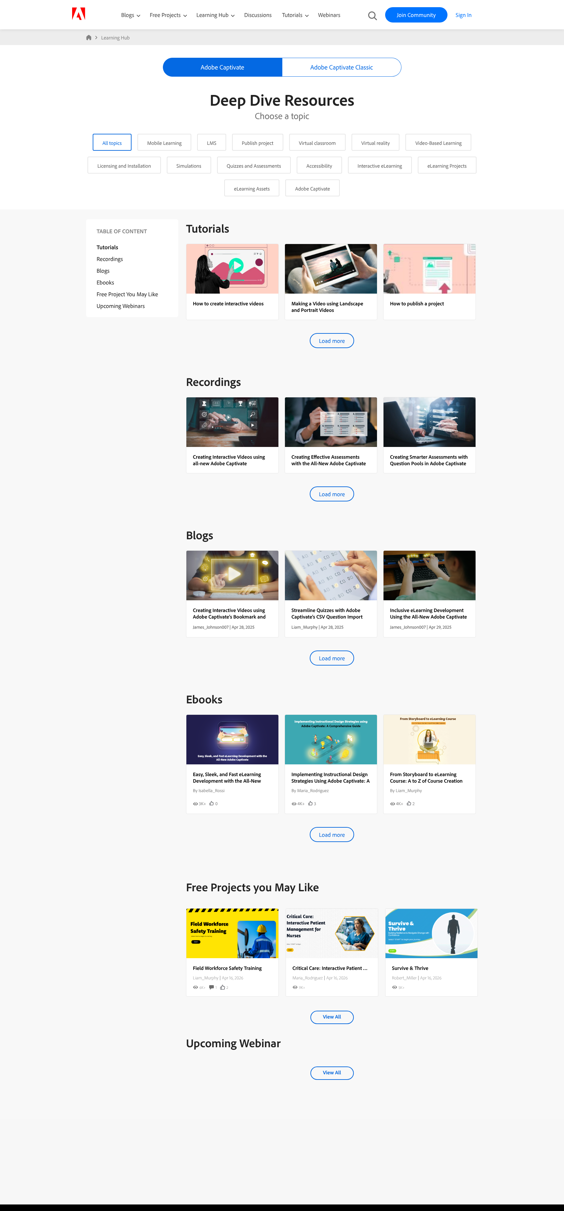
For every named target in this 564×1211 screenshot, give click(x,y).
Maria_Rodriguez (307, 978)
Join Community (416, 15)
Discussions (258, 15)
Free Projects (166, 15)
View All (332, 1016)
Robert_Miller (404, 978)
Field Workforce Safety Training (227, 968)
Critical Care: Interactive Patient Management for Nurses (354, 968)
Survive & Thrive (410, 968)
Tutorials (293, 15)
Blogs (127, 15)
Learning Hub (213, 15)
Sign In (464, 15)
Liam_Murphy (205, 978)
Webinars (329, 15)
